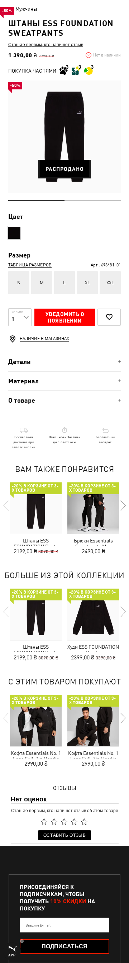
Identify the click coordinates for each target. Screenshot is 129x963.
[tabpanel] (64, 136)
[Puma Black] (14, 233)
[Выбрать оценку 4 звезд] (74, 821)
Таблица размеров (30, 264)
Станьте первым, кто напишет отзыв (45, 44)
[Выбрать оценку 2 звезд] (54, 821)
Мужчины (26, 9)
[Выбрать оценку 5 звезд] (84, 821)
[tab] (64, 361)
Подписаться (64, 946)
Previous (6, 505)
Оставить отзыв (64, 835)
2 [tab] (92, 200)
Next (122, 505)
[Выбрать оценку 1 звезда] (44, 821)
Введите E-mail (38, 925)
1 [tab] (36, 200)
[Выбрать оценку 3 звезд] (64, 821)
